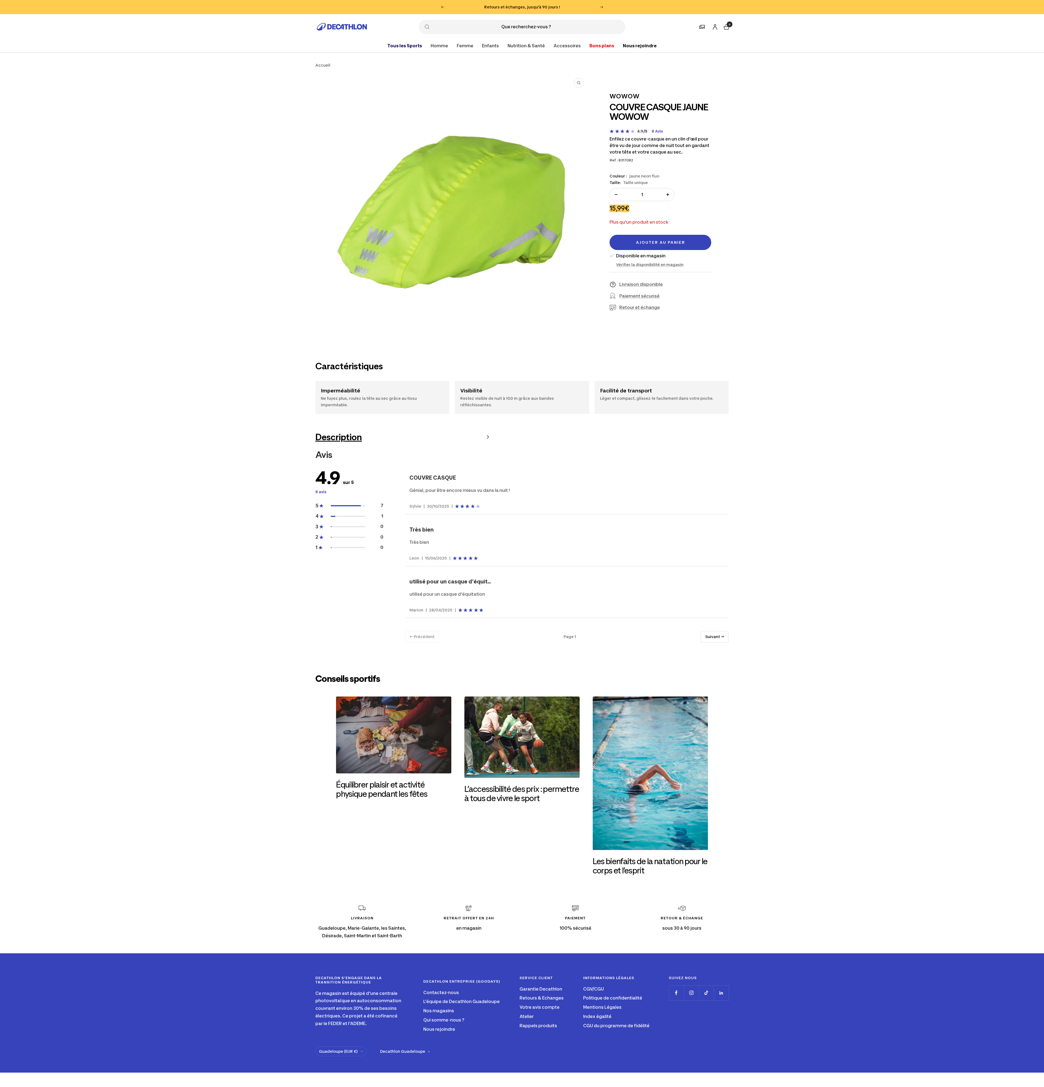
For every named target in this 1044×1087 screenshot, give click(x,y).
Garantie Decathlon (541, 989)
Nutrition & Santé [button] (526, 45)
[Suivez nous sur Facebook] (676, 992)
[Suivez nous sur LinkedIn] (721, 992)
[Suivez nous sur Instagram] (691, 992)
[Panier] (726, 26)
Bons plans (601, 45)
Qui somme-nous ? (443, 1020)
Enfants (490, 45)
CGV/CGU (593, 989)
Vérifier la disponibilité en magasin (649, 264)
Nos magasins (438, 1010)
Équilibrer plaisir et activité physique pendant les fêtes (381, 789)
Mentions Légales (602, 1007)
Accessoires (567, 45)
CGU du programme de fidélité (616, 1025)
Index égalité (597, 1016)
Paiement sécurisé (639, 295)
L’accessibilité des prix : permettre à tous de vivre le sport (521, 793)
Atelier (527, 1016)
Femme (465, 45)
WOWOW (624, 96)
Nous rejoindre (640, 45)
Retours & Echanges (542, 998)
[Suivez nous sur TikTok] (706, 992)
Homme (439, 45)
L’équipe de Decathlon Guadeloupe (461, 1001)
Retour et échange (639, 307)
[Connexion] (714, 25)
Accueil (322, 65)
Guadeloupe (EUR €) (338, 1051)
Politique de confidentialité (612, 998)
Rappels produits (538, 1025)
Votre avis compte (540, 1007)
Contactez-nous (441, 992)
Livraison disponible (641, 284)
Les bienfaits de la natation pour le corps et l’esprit (650, 865)
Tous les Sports (404, 45)
